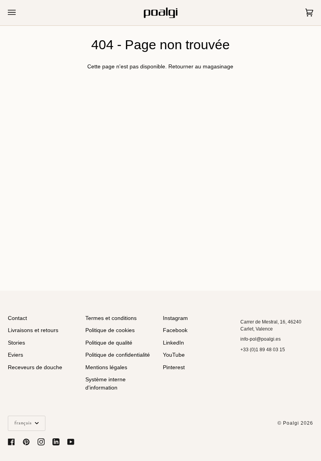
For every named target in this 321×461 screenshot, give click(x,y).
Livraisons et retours (33, 330)
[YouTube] (70, 441)
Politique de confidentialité (117, 355)
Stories (16, 343)
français (23, 423)
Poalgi (291, 423)
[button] (276, 316)
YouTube (174, 355)
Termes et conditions (111, 318)
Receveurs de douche (35, 367)
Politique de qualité (108, 343)
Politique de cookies (110, 330)
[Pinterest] (26, 441)
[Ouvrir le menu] (19, 12)
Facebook (175, 330)
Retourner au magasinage (200, 67)
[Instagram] (41, 441)
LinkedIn (173, 343)
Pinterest (174, 367)
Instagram (175, 318)
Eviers (15, 355)
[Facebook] (11, 441)
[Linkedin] (56, 441)
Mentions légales (106, 367)
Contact (17, 318)
